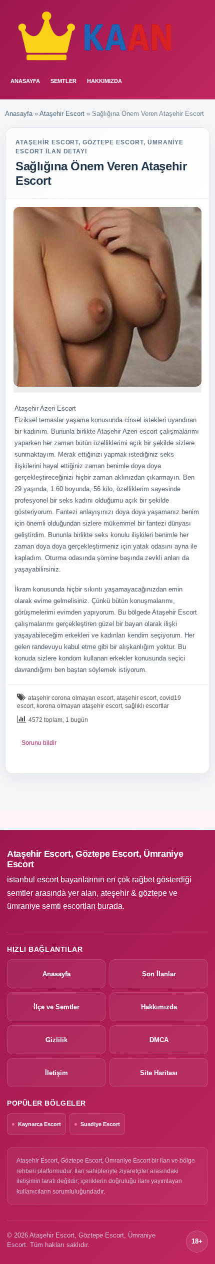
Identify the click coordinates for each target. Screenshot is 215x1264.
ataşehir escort (136, 697)
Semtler (63, 81)
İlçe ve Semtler (57, 1007)
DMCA (159, 1040)
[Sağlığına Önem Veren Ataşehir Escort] (108, 297)
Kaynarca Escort (39, 1124)
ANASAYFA (25, 81)
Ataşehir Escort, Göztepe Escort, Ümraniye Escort (95, 859)
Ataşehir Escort (62, 113)
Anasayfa (18, 113)
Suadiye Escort (100, 1124)
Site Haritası (159, 1073)
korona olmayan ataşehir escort (79, 705)
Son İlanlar (159, 974)
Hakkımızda (104, 81)
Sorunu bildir (39, 742)
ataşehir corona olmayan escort (71, 697)
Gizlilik (57, 1040)
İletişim (56, 1073)
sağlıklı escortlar (147, 705)
